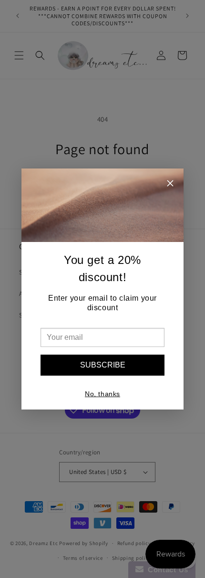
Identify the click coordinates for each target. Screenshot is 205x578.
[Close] (170, 184)
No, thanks (102, 394)
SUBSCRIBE (102, 365)
